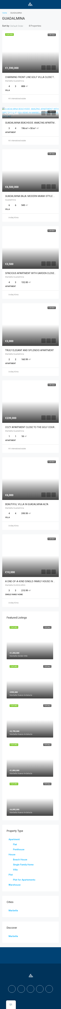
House (12, 854)
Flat (15, 844)
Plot (11, 874)
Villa (15, 869)
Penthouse (18, 849)
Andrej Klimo (13, 218)
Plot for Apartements (24, 879)
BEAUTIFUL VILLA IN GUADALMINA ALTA (26, 504)
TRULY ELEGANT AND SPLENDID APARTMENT (29, 350)
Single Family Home (23, 864)
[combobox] (19, 26)
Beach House (20, 859)
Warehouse (15, 885)
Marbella (13, 910)
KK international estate (17, 99)
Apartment (14, 839)
